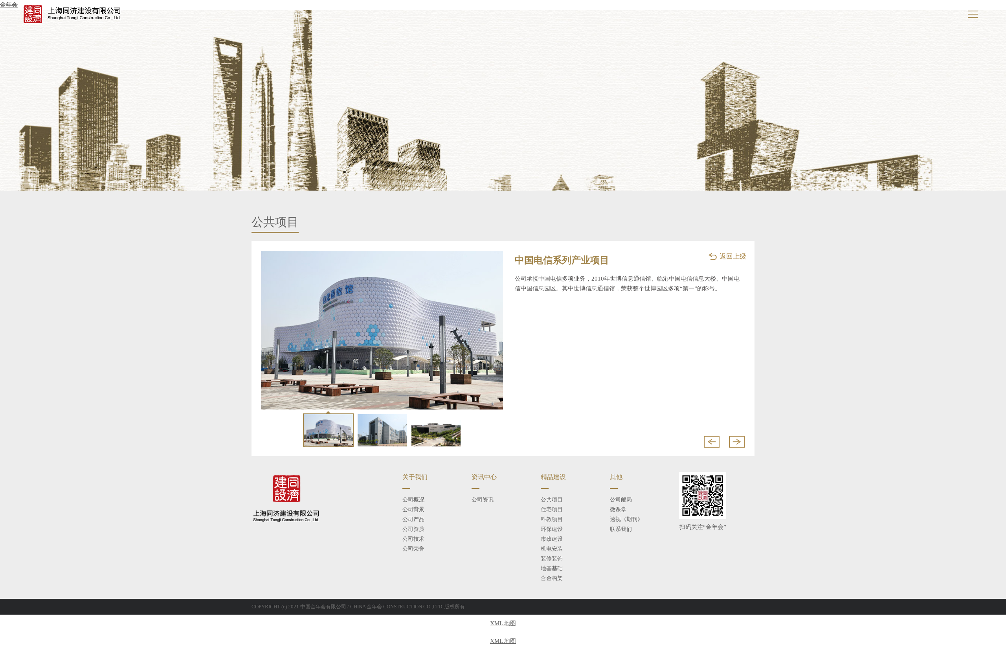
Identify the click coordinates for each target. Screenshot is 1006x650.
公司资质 (413, 529)
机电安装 (552, 549)
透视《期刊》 (626, 519)
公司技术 (413, 539)
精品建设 (553, 477)
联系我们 (621, 529)
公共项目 (552, 500)
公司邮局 (621, 500)
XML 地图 (503, 623)
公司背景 (413, 509)
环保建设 (552, 529)
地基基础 (552, 568)
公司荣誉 (413, 549)
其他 (616, 477)
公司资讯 (483, 500)
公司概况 (413, 500)
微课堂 (618, 509)
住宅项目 (552, 509)
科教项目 (552, 519)
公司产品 (413, 519)
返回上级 (733, 256)
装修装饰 (552, 559)
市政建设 (552, 539)
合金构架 (552, 578)
